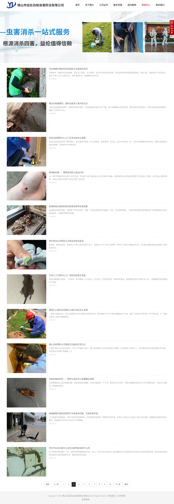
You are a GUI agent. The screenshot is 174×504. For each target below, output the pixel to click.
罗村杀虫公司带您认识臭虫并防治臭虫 (66, 241)
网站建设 (112, 496)
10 (110, 484)
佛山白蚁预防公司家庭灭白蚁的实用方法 (67, 344)
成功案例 (132, 5)
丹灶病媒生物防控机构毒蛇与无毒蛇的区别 (68, 69)
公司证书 (103, 5)
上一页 (56, 484)
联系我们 (160, 5)
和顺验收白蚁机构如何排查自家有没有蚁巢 (68, 206)
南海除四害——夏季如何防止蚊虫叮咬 (66, 172)
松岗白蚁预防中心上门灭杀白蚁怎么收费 (67, 138)
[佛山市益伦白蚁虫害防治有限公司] (35, 6)
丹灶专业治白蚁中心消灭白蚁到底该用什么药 (69, 448)
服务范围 (117, 5)
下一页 (117, 484)
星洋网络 (121, 496)
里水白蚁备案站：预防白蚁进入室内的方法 (68, 103)
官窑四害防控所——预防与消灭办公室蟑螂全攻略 (71, 379)
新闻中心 (146, 5)
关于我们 (89, 5)
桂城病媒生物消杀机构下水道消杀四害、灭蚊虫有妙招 (73, 413)
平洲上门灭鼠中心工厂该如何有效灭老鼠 (67, 275)
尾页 (126, 484)
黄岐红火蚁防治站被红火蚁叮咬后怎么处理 (68, 310)
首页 (77, 5)
